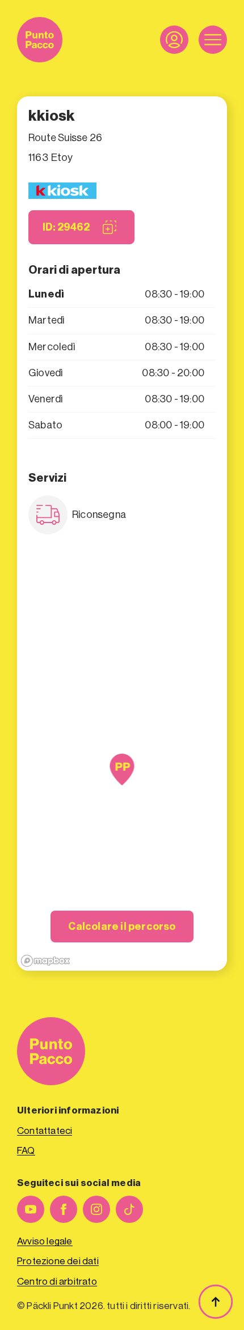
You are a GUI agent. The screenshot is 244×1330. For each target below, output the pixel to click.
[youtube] (30, 1209)
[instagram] (96, 1209)
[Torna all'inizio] (216, 1302)
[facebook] (63, 1209)
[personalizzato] (129, 1209)
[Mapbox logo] (45, 960)
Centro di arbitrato (57, 1281)
